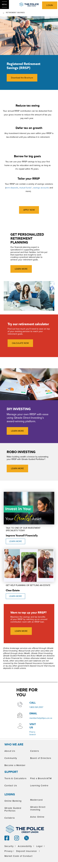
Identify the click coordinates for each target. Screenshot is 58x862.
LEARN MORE (21, 268)
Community (10, 758)
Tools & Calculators (15, 778)
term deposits (12, 187)
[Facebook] (6, 837)
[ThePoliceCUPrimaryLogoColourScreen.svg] (29, 4)
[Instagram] (16, 837)
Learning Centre (39, 785)
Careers (34, 750)
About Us (9, 750)
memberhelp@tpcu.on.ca (40, 718)
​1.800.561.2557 (36, 707)
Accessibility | (26, 846)
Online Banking (13, 800)
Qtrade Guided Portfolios (12, 809)
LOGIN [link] (49, 5)
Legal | (40, 846)
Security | (10, 846)
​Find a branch (32, 733)
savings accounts (41, 187)
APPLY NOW (29, 209)
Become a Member (14, 765)
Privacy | (9, 851)
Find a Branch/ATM (41, 778)
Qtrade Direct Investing (38, 808)
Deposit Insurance (26, 851)
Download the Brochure (20, 77)
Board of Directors (40, 758)
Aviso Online (37, 816)
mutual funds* (25, 187)
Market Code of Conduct (18, 856)
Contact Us (10, 785)
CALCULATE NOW (20, 343)
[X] (26, 837)
